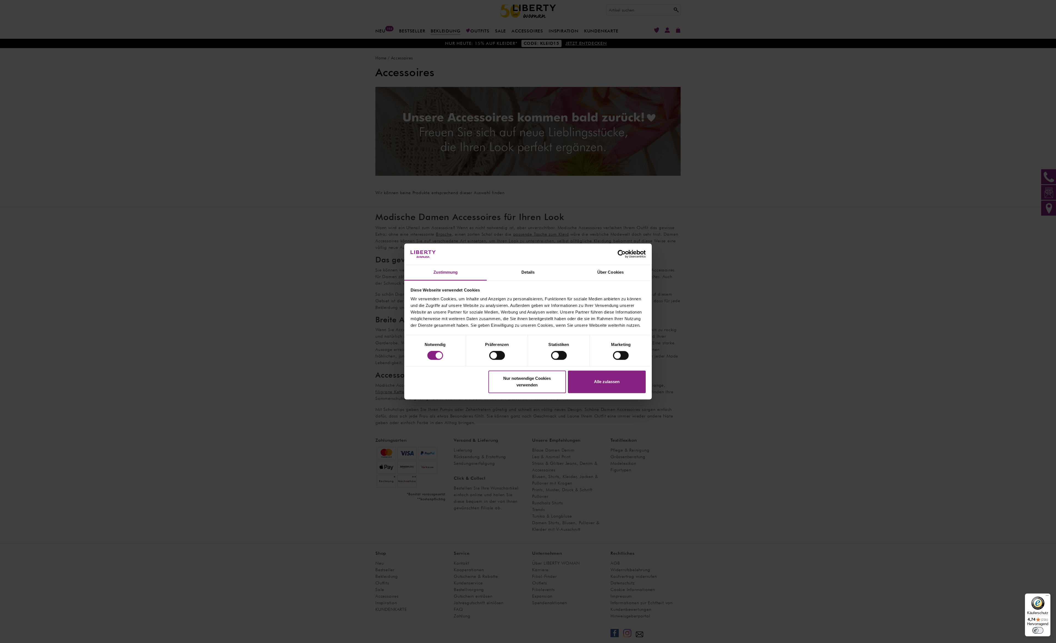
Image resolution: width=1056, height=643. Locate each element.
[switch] (497, 355)
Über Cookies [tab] (610, 272)
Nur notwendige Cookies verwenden (527, 381)
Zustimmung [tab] (445, 272)
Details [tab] (528, 272)
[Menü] (1047, 596)
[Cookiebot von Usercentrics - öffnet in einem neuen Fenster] (622, 254)
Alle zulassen (607, 381)
